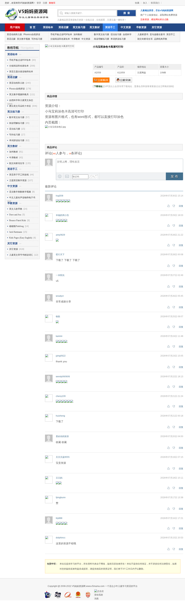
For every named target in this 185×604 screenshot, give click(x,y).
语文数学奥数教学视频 (20, 192)
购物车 (52, 3)
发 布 (174, 176)
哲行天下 (60, 254)
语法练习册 (116, 34)
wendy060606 (63, 376)
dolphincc (60, 537)
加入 (145, 3)
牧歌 (58, 316)
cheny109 (61, 396)
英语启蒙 (64, 27)
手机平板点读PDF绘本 (61, 34)
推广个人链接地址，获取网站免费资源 (158, 15)
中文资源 (126, 27)
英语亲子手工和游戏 (19, 174)
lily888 (59, 518)
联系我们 (155, 3)
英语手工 (110, 27)
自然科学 (127, 34)
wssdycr (60, 296)
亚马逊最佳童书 (157, 34)
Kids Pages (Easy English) (20, 237)
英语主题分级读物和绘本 (21, 71)
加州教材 (78, 34)
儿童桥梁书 (142, 34)
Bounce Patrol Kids (17, 220)
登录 (39, 3)
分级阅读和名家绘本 (60, 39)
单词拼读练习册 (118, 39)
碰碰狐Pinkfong (16, 226)
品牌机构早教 (160, 39)
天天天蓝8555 (63, 457)
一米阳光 (60, 275)
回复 (181, 206)
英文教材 (95, 27)
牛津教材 (75, 39)
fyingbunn (61, 497)
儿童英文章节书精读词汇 (21, 255)
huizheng (60, 416)
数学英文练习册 (101, 34)
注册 (45, 3)
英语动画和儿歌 (14, 34)
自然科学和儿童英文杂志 (21, 100)
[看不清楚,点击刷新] (93, 176)
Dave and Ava (15, 214)
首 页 (32, 27)
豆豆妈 (59, 478)
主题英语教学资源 (18, 180)
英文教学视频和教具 (19, 94)
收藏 (137, 3)
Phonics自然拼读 (31, 34)
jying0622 (61, 356)
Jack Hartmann (15, 232)
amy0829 (60, 235)
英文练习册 (79, 27)
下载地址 (98, 86)
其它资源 (157, 27)
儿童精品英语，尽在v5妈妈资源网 (156, 10)
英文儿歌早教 (15, 209)
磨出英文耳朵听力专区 (20, 106)
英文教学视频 (23, 39)
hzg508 (59, 195)
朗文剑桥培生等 (145, 39)
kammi (59, 336)
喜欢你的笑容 (62, 436)
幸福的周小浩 (62, 215)
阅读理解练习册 (101, 39)
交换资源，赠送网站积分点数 (154, 19)
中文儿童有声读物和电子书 (22, 197)
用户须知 (15, 27)
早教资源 (141, 27)
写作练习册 (36, 39)
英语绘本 (48, 27)
